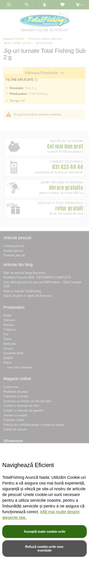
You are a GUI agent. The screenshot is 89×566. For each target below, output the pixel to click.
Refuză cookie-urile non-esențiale (44, 548)
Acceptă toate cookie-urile (44, 531)
